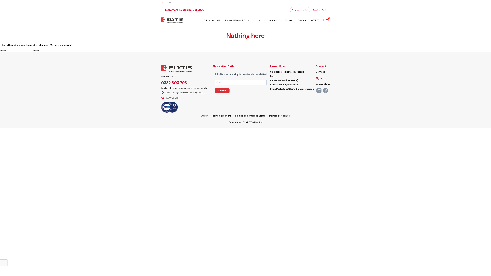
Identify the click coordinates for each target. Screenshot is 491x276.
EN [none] (170, 2)
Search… (4, 50)
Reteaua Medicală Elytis (237, 20)
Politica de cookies (279, 115)
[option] (170, 3)
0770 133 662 (172, 98)
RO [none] (163, 2)
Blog (272, 76)
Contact (302, 20)
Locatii (259, 20)
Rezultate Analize (321, 10)
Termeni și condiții (221, 115)
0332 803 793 (174, 82)
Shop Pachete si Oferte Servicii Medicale (292, 89)
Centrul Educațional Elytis (284, 84)
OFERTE (315, 20)
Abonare (222, 90)
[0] (327, 21)
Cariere (288, 20)
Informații (273, 20)
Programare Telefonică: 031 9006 (184, 10)
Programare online (300, 10)
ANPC (204, 115)
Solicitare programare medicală (287, 71)
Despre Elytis (323, 84)
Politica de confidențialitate (250, 115)
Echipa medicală (212, 20)
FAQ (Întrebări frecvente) (284, 80)
